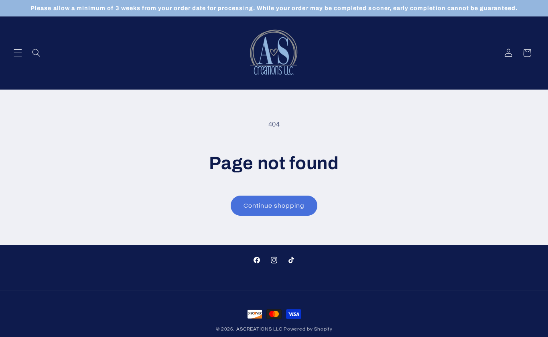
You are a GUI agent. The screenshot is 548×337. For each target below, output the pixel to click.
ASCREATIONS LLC (259, 329)
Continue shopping (274, 205)
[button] (17, 53)
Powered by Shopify (308, 329)
